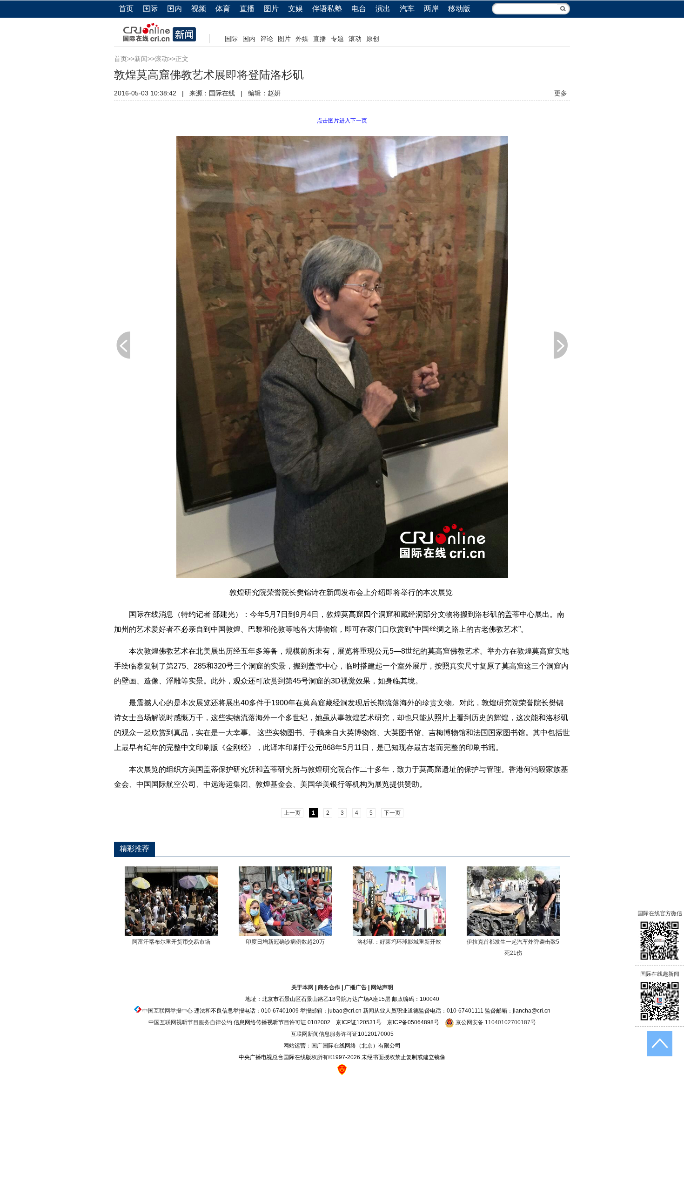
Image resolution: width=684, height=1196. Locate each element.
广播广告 (355, 987)
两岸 (431, 9)
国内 (174, 9)
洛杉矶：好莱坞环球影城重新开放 (399, 942)
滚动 (355, 38)
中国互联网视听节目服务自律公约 (190, 1022)
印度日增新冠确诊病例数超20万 (285, 942)
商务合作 (329, 987)
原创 (372, 38)
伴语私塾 (327, 9)
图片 (271, 9)
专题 (337, 38)
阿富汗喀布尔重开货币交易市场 (171, 942)
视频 (198, 9)
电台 (358, 9)
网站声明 (382, 987)
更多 (560, 93)
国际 (150, 9)
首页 (126, 9)
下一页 (561, 345)
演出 (383, 9)
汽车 (407, 9)
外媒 (301, 38)
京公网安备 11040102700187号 (495, 1022)
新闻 (141, 58)
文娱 (295, 9)
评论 (266, 38)
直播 (247, 9)
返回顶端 (659, 1043)
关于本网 (302, 987)
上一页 (123, 345)
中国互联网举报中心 (167, 1010)
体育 (222, 9)
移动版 (459, 9)
